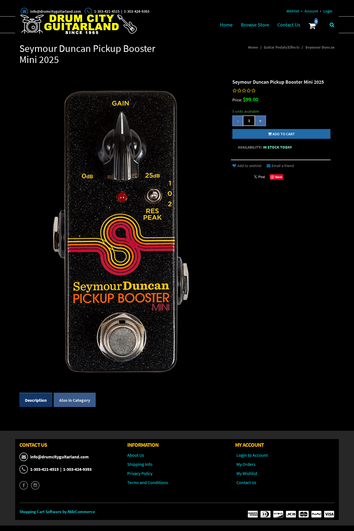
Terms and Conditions (147, 482)
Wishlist (293, 11)
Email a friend (283, 165)
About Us (135, 455)
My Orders (246, 464)
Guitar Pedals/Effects (282, 47)
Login (327, 11)
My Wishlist (246, 473)
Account (311, 11)
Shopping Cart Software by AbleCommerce (57, 511)
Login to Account (252, 455)
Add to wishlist (249, 165)
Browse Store (255, 25)
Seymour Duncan (320, 47)
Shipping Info (139, 464)
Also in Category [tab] (74, 400)
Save (278, 177)
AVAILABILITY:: (250, 147)
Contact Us (288, 25)
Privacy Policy (139, 473)
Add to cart (283, 133)
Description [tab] (36, 400)
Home (226, 25)
